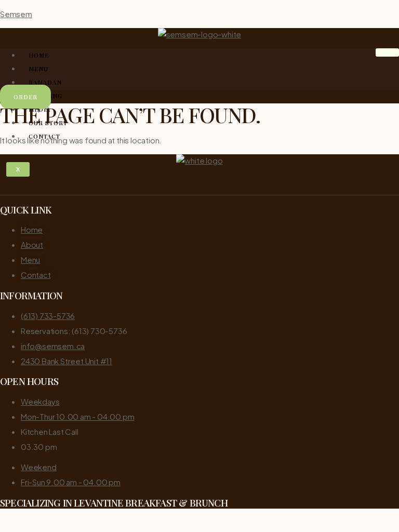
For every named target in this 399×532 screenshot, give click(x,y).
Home (39, 55)
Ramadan (45, 82)
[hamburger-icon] (387, 52)
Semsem (16, 14)
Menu (38, 69)
